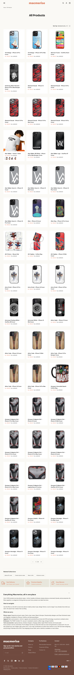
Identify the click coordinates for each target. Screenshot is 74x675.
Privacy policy (14, 668)
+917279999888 (62, 651)
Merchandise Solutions (45, 644)
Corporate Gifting (43, 647)
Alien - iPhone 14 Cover (34, 221)
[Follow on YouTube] (15, 661)
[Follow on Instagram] (12, 661)
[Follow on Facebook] (4, 661)
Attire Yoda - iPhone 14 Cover (13, 386)
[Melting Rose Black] (12, 158)
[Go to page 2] (41, 562)
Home (4, 7)
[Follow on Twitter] (8, 661)
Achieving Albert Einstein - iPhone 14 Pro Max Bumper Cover (12, 87)
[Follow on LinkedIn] (19, 661)
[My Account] (66, 3)
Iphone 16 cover (8, 575)
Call (56, 651)
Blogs (29, 650)
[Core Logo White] (9, 158)
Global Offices (32, 652)
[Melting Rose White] (15, 158)
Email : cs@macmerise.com (62, 654)
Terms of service (23, 668)
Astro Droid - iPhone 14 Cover (36, 287)
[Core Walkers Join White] (6, 158)
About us (30, 644)
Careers (30, 647)
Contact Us (42, 650)
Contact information (33, 668)
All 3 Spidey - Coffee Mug (35, 254)
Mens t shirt (30, 575)
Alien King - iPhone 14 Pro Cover (60, 221)
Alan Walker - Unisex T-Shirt (13, 153)
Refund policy (6, 668)
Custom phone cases (20, 575)
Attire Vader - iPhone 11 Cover (59, 320)
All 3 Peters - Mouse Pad (12, 254)
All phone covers (40, 575)
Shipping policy (7, 669)
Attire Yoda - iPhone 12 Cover (13, 353)
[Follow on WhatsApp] (23, 661)
